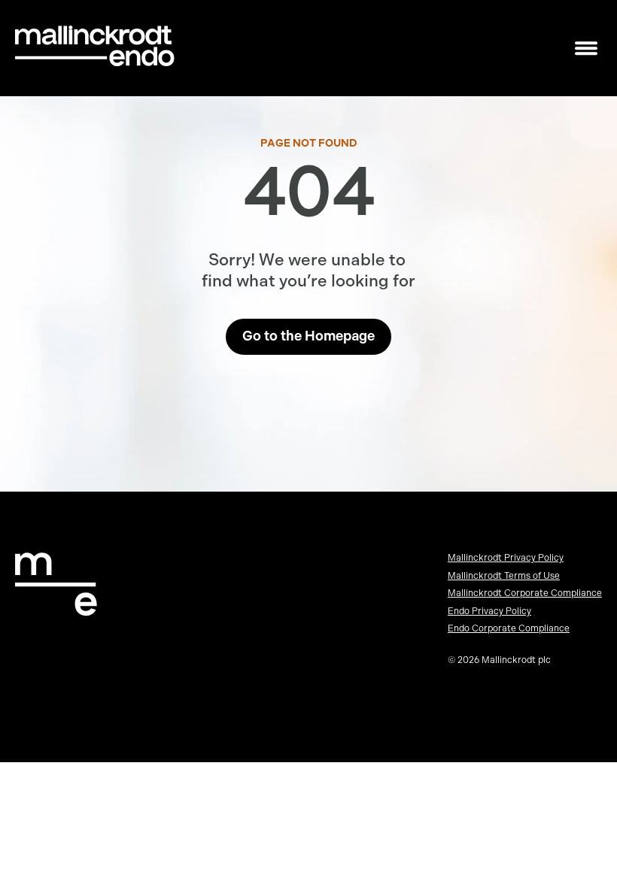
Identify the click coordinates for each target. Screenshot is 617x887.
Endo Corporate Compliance (509, 628)
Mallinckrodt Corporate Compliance (525, 593)
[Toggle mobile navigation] (586, 48)
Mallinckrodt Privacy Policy (506, 557)
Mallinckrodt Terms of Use (504, 576)
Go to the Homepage (308, 336)
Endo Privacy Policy (489, 611)
